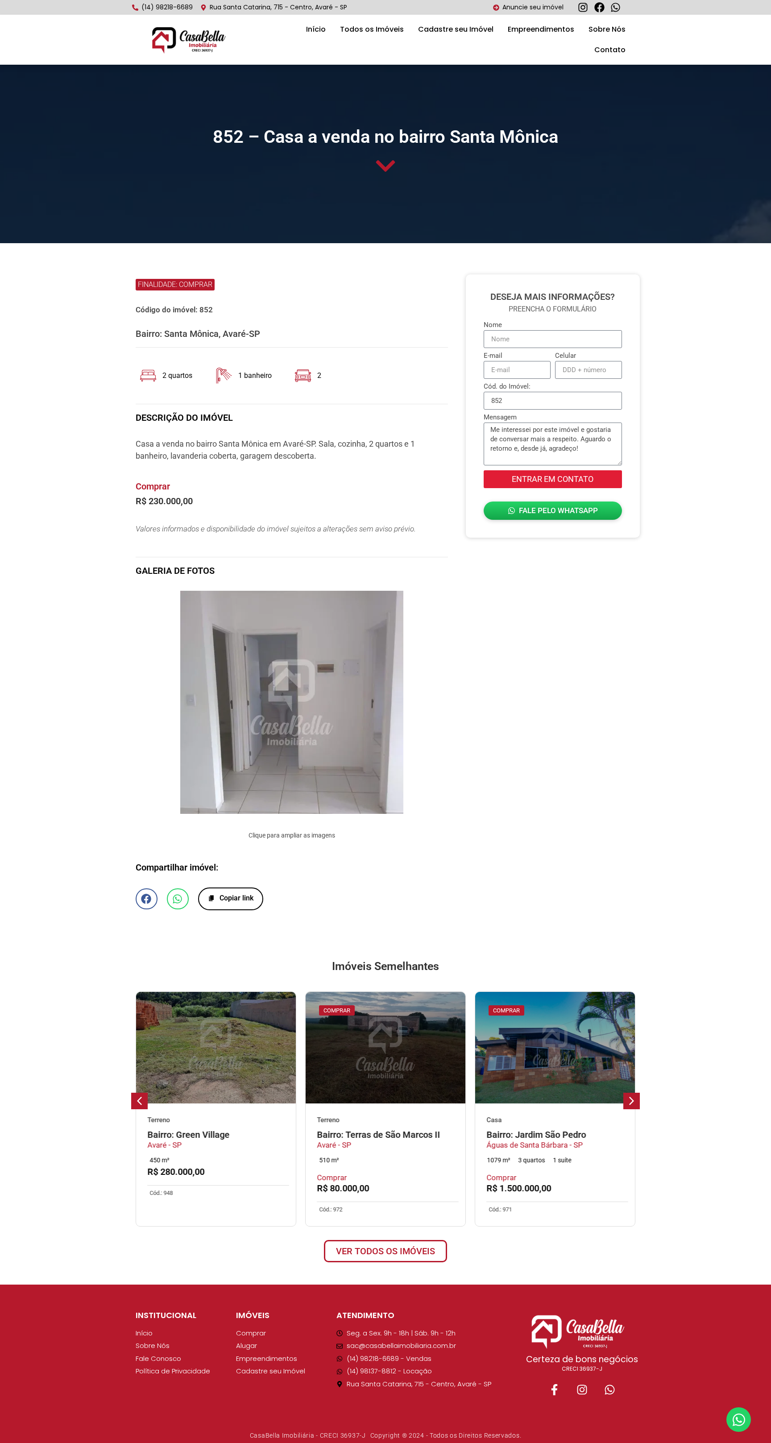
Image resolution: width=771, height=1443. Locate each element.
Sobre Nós (607, 29)
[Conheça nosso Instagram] (585, 7)
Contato (610, 50)
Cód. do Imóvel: (507, 386)
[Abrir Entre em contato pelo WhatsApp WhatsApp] (738, 1419)
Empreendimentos (541, 29)
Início (316, 29)
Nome (493, 325)
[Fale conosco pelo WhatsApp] (618, 7)
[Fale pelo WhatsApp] (609, 1390)
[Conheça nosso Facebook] (601, 7)
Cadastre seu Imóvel (455, 29)
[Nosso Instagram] (582, 1390)
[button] (148, 703)
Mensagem (500, 417)
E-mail (493, 356)
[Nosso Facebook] (554, 1390)
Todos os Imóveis (372, 29)
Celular (565, 356)
